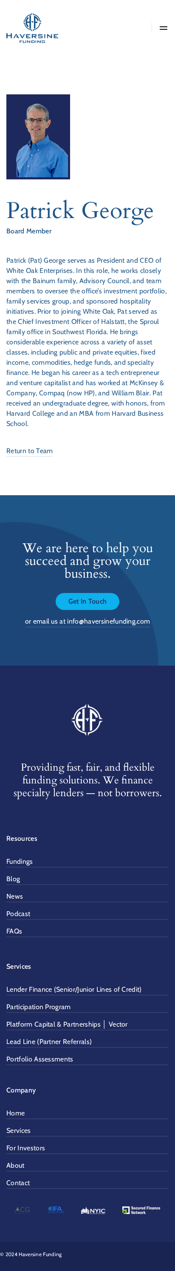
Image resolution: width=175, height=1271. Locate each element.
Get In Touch (87, 601)
